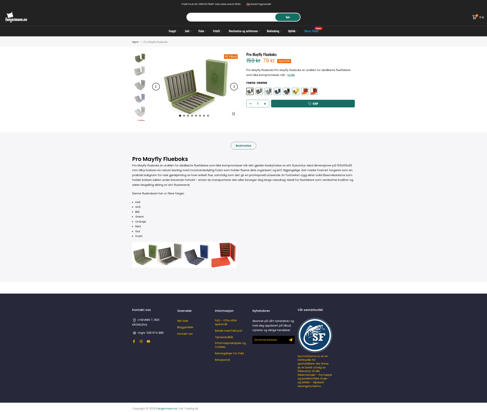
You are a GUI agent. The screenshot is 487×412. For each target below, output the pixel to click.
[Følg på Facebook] (134, 341)
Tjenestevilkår (224, 337)
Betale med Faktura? (229, 331)
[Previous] (156, 86)
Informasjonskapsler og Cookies (230, 345)
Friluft (216, 31)
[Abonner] (290, 340)
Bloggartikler (185, 327)
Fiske (201, 31)
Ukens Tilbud (312, 31)
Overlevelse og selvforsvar (243, 31)
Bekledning (273, 31)
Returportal (222, 360)
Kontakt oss (185, 334)
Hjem (135, 42)
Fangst (172, 31)
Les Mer (291, 75)
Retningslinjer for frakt (229, 353)
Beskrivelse (243, 146)
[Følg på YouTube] (148, 341)
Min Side (182, 321)
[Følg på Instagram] (141, 341)
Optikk (291, 31)
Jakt (187, 31)
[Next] (234, 86)
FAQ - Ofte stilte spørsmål (226, 322)
